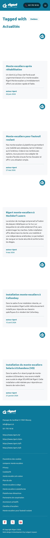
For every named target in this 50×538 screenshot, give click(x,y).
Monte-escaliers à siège (12, 484)
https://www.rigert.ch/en (12, 439)
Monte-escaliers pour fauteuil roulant (23, 138)
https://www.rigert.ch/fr (12, 443)
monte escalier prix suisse (13, 476)
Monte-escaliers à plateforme (14, 489)
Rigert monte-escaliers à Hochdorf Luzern (20, 214)
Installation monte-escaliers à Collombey (23, 296)
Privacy (5, 467)
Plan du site (7, 480)
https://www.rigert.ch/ (11, 435)
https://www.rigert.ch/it (12, 448)
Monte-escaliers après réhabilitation (19, 67)
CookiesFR (7, 472)
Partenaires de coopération (13, 497)
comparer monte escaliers (13, 463)
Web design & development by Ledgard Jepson (20, 532)
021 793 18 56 (8, 428)
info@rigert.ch (8, 424)
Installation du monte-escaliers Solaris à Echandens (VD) (24, 366)
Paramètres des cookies (12, 459)
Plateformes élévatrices (12, 493)
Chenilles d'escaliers (10, 506)
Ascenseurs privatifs (10, 502)
